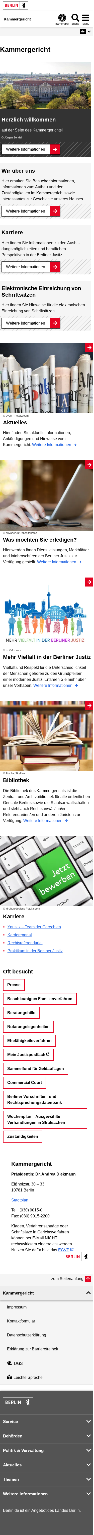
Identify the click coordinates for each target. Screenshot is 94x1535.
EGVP (63, 1250)
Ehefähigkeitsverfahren (29, 1041)
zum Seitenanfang (67, 1279)
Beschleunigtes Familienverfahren (39, 999)
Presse (14, 985)
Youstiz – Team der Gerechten (34, 927)
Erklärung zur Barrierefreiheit (32, 1349)
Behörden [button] (12, 1436)
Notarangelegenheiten (28, 1027)
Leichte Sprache (28, 1377)
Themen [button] (11, 1479)
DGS (18, 1363)
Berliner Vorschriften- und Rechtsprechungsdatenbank (34, 1099)
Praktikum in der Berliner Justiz (35, 951)
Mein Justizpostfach (26, 1055)
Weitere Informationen (25, 149)
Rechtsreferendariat (25, 943)
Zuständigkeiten (22, 1136)
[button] (85, 31)
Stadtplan (19, 1200)
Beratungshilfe (21, 1013)
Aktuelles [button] (12, 1465)
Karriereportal (20, 935)
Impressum (17, 1307)
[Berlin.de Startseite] (15, 5)
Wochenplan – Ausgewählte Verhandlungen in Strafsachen (36, 1119)
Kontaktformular (21, 1321)
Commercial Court (24, 1082)
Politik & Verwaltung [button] (23, 1450)
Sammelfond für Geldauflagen (35, 1068)
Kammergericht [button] (18, 1293)
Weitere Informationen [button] (25, 1494)
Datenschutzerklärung (26, 1335)
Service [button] (10, 1421)
